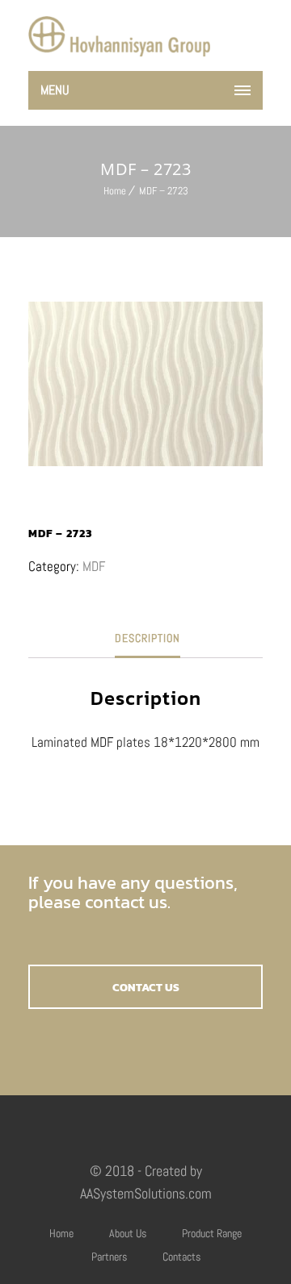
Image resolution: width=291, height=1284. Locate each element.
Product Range (212, 1233)
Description (147, 638)
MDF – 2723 (163, 191)
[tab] (147, 638)
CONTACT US (145, 987)
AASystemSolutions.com (146, 1193)
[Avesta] (119, 36)
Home (114, 191)
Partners (109, 1256)
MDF (93, 566)
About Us (127, 1233)
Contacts (181, 1256)
